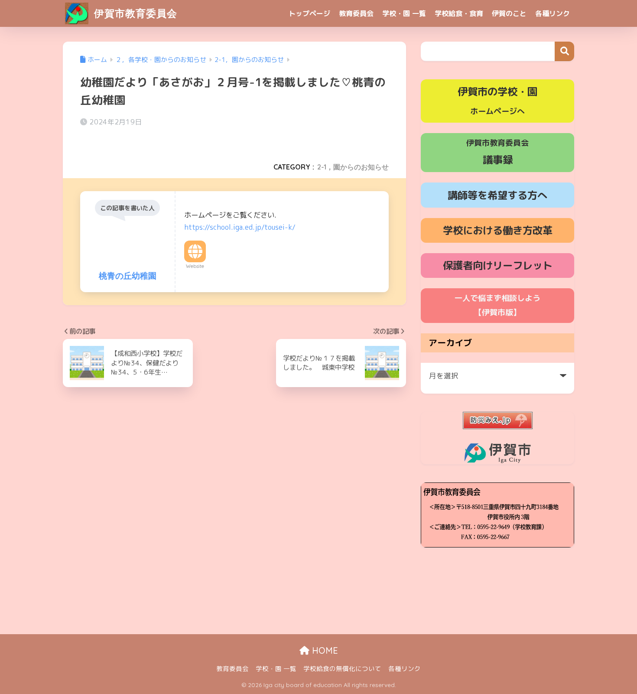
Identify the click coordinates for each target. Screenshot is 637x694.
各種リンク (552, 13)
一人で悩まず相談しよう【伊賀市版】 (497, 305)
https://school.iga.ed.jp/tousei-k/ (240, 227)
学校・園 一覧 (404, 13)
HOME (323, 650)
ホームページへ (497, 101)
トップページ (309, 13)
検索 (564, 51)
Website (195, 266)
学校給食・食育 (459, 13)
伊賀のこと (509, 13)
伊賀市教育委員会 (134, 13)
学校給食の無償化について (342, 668)
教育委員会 (356, 13)
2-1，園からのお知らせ (353, 167)
